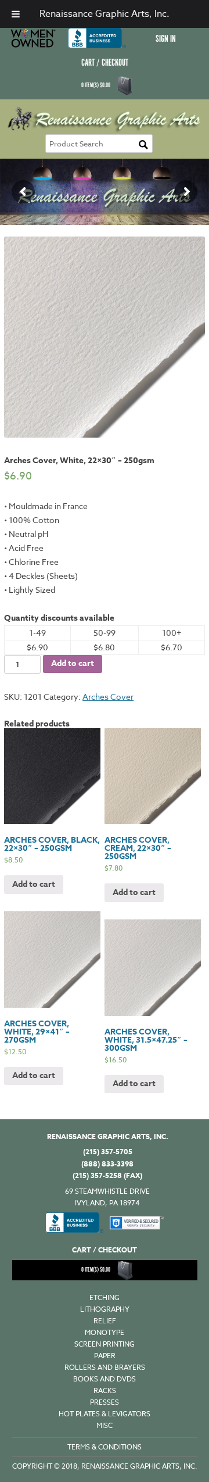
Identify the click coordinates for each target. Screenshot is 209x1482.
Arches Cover (108, 696)
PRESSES (104, 1402)
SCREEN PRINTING (104, 1344)
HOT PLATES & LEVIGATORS (104, 1414)
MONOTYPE (104, 1332)
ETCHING (104, 1297)
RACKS (104, 1390)
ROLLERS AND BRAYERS (104, 1367)
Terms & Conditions (104, 1447)
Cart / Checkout (104, 63)
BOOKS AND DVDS (104, 1379)
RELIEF (104, 1321)
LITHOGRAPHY (104, 1309)
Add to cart (72, 663)
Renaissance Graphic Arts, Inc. (104, 14)
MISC (104, 1425)
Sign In (166, 39)
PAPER (105, 1356)
